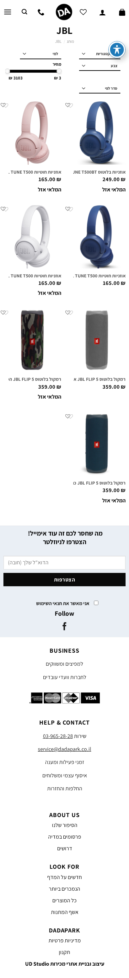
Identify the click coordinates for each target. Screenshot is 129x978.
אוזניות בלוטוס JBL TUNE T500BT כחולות (86, 172)
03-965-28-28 (58, 736)
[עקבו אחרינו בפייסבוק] (64, 627)
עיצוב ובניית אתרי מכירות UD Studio (64, 963)
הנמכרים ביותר (64, 888)
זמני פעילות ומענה (64, 762)
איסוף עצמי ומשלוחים (64, 775)
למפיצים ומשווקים (64, 663)
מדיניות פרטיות (65, 940)
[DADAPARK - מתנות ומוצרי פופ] (64, 12)
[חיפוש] (24, 11)
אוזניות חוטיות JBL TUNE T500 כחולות (89, 276)
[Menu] (7, 11)
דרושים (64, 848)
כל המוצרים (64, 900)
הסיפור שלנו (64, 825)
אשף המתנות (64, 912)
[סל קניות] (122, 12)
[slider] (59, 71)
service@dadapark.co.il (64, 749)
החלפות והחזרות (64, 788)
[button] (68, 105)
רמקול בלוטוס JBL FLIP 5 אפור (96, 379)
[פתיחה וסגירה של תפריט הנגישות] (117, 49)
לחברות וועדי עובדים (64, 677)
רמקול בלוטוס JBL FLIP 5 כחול (96, 483)
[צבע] (99, 66)
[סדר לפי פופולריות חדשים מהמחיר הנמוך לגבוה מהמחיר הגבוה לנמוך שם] (99, 88)
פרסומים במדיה (64, 836)
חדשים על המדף (64, 877)
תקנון (64, 952)
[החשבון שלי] (102, 12)
